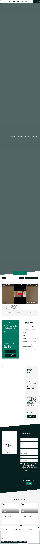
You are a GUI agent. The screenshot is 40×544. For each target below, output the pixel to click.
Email (22, 446)
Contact (26, 1)
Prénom (22, 439)
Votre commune (24, 453)
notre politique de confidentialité (17, 539)
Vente (3, 280)
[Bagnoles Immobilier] (4, 1)
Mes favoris (38, 1)
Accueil (10, 1)
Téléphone (23, 450)
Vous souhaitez (23, 456)
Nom (22, 443)
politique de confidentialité (29, 480)
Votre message (24, 460)
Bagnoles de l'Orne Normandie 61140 (17, 280)
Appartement (7, 280)
